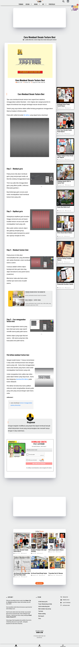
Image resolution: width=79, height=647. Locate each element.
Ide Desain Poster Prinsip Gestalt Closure (63, 105)
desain (44, 39)
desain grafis (50, 39)
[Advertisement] (39, 17)
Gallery (16, 646)
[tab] (19, 597)
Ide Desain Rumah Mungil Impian (39, 573)
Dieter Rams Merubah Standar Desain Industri (64, 131)
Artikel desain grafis (42, 601)
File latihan (27, 115)
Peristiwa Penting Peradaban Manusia (64, 259)
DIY (43, 4)
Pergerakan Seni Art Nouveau (56, 573)
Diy (30, 600)
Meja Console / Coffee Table (33, 300)
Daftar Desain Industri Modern (64, 233)
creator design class (38, 39)
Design (27, 4)
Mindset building (42, 613)
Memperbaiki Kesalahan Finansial (65, 284)
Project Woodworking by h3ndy (45, 604)
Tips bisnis (40, 611)
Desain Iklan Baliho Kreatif (63, 207)
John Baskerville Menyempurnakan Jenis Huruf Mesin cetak (22, 574)
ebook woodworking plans (44, 606)
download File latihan (22, 379)
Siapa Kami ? (10, 597)
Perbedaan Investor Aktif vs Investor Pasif (64, 182)
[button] (42, 186)
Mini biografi (41, 616)
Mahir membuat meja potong (44, 609)
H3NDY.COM (39, 632)
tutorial (54, 39)
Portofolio (52, 4)
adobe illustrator (30, 39)
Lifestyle (10, 602)
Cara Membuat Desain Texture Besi (39, 37)
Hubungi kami (63, 646)
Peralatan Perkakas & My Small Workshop (38, 550)
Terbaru (21, 4)
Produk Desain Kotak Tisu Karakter (35, 292)
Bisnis (36, 4)
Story (39, 618)
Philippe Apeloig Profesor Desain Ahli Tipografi (65, 156)
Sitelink (39, 597)
